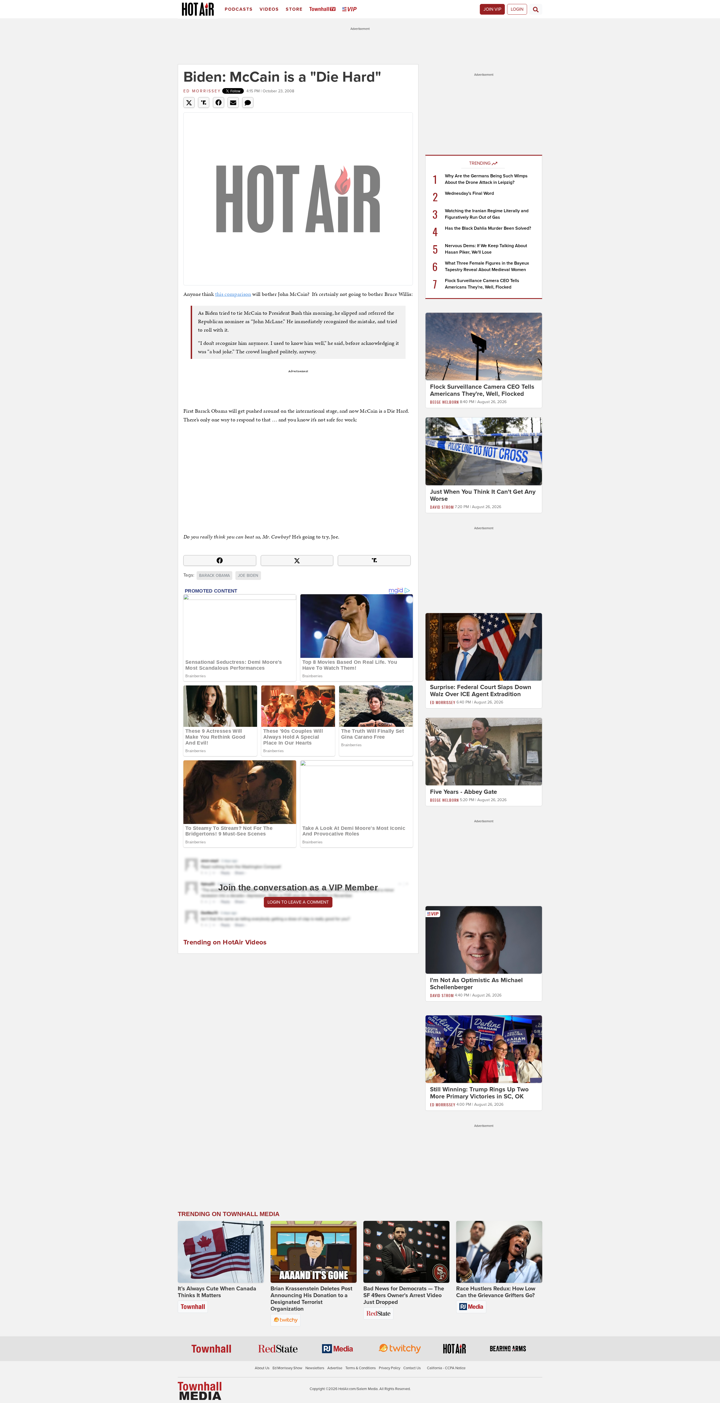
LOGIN (517, 9)
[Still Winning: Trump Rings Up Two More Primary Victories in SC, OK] (484, 1049)
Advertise (334, 1368)
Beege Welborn (444, 402)
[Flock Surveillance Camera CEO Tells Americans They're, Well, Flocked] (484, 346)
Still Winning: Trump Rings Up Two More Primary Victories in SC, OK (479, 1093)
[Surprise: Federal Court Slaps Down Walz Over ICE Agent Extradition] (484, 646)
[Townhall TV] (323, 9)
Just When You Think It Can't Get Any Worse (483, 495)
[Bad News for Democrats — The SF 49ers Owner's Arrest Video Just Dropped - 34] (406, 1252)
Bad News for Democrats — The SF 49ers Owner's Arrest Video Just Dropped (403, 1295)
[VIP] (350, 9)
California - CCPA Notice (446, 1368)
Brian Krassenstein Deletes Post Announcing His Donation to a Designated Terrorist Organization (311, 1298)
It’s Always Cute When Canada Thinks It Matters (217, 1292)
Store (294, 9)
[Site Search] (535, 9)
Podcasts (239, 9)
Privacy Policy (389, 1368)
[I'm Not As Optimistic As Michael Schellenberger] (484, 939)
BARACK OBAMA (214, 575)
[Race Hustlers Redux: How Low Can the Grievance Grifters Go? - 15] (499, 1252)
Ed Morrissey (202, 91)
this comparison (233, 294)
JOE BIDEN (248, 575)
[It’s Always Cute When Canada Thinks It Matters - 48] (221, 1252)
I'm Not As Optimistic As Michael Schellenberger (476, 984)
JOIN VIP (492, 9)
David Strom (442, 507)
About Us (262, 1368)
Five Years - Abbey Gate (463, 792)
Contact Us (412, 1368)
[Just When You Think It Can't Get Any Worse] (484, 451)
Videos (269, 9)
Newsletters (314, 1368)
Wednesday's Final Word (469, 193)
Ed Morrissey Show (287, 1368)
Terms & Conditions (360, 1368)
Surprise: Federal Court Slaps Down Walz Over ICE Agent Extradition (480, 690)
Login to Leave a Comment (298, 902)
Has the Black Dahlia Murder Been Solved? (488, 228)
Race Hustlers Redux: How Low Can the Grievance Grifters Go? (495, 1292)
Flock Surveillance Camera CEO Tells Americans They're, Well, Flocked (482, 390)
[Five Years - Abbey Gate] (484, 751)
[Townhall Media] (199, 1390)
